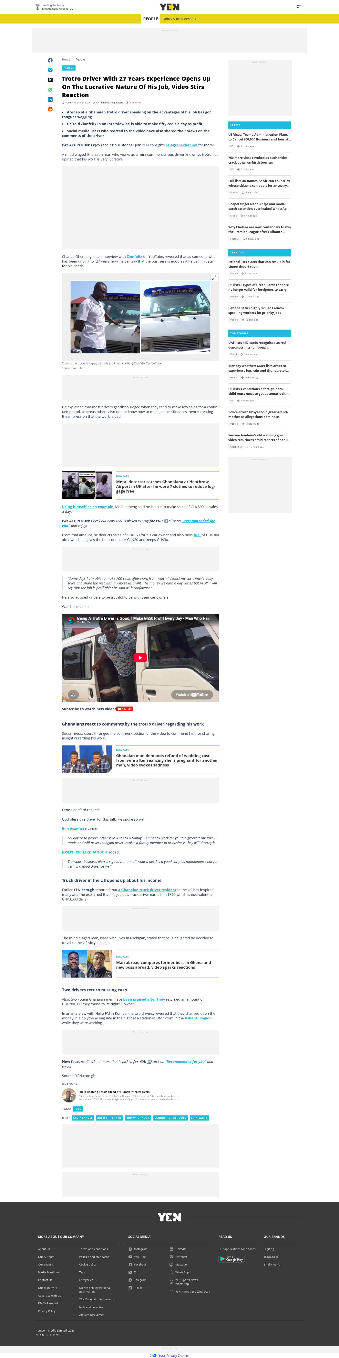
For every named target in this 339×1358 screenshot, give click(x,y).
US (231, 146)
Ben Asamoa (73, 828)
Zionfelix (134, 256)
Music (233, 215)
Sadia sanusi (82, 1118)
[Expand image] (214, 277)
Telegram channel (181, 145)
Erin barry (199, 1118)
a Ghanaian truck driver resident (147, 889)
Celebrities (236, 446)
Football (234, 238)
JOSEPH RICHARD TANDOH (84, 852)
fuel (197, 535)
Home (66, 59)
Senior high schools (170, 1118)
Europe (234, 192)
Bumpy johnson (138, 1118)
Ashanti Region (198, 1018)
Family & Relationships (179, 19)
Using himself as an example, (88, 506)
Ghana (234, 377)
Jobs (78, 1109)
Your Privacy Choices (174, 1355)
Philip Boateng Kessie (111, 102)
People (150, 18)
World (233, 354)
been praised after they (144, 999)
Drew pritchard (109, 1118)
